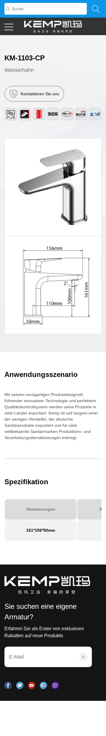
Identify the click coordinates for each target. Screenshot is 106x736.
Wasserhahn (19, 70)
